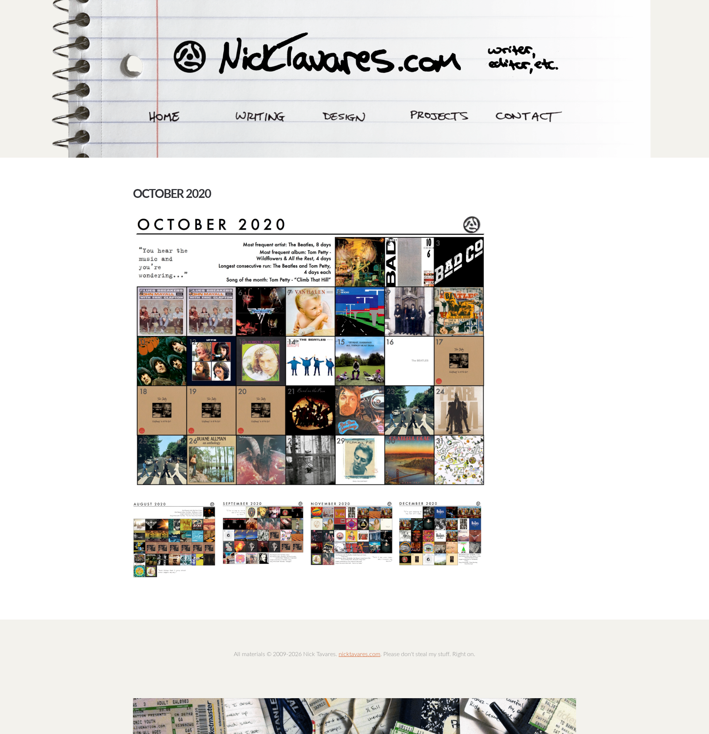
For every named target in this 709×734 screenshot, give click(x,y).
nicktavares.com (359, 654)
